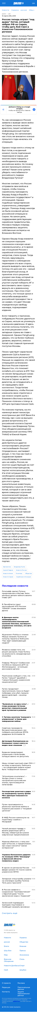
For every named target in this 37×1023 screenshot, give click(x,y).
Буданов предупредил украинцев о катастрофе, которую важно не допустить (15, 754)
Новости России (21, 570)
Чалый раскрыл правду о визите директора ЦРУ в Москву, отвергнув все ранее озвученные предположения (15, 832)
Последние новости (15, 585)
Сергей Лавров (8, 570)
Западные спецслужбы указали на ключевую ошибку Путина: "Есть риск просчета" (16, 881)
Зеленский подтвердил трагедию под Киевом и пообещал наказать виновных (16, 905)
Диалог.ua (16, 1001)
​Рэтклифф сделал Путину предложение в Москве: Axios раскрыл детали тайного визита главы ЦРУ (17, 594)
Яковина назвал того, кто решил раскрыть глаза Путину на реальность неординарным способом (16, 653)
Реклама (21, 983)
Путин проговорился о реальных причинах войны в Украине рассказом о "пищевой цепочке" (17, 808)
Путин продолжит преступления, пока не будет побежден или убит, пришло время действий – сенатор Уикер (15, 693)
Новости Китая (8, 573)
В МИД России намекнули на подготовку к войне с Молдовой (15, 820)
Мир (9, 13)
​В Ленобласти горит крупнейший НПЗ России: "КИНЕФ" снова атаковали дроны (14, 607)
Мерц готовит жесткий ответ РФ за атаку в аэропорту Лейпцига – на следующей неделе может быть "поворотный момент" (17, 766)
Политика (19, 573)
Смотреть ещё (9, 913)
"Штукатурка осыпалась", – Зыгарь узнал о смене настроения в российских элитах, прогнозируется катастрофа (14, 780)
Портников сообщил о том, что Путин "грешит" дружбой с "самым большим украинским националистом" (16, 679)
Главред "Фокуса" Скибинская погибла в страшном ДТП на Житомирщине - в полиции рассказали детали (16, 666)
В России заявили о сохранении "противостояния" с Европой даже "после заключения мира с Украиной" (16, 893)
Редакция (6, 987)
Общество (28, 573)
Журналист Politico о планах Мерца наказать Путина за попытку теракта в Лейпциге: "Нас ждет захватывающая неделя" (15, 639)
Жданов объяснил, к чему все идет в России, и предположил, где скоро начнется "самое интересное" (16, 845)
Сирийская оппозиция (23, 577)
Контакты (6, 992)
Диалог (4, 13)
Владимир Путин (19, 567)
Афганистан (7, 567)
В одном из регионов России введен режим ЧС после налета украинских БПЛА (17, 870)
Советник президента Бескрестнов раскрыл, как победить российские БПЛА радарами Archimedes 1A (15, 731)
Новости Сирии (8, 577)
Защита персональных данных (24, 993)
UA (33, 3)
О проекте (6, 983)
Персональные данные (24, 988)
